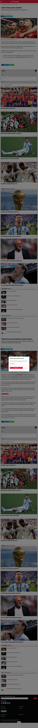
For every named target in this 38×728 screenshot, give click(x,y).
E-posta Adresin (12, 363)
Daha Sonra (26, 367)
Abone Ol (16, 367)
